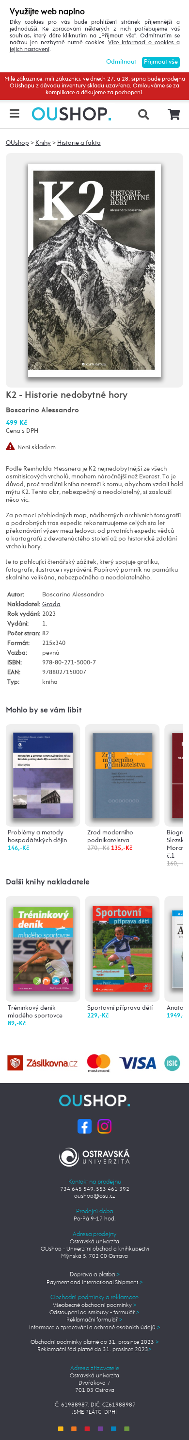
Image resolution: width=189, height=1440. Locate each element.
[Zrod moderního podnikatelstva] (122, 774)
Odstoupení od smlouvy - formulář (94, 1312)
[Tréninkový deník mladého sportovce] (43, 946)
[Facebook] (85, 1126)
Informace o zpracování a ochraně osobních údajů (94, 1327)
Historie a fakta (79, 143)
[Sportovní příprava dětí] (122, 946)
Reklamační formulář (94, 1320)
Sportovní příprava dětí (120, 1008)
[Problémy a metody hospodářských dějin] (43, 774)
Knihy (43, 143)
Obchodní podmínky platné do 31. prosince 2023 (95, 1342)
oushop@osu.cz (94, 1196)
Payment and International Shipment (95, 1282)
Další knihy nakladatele (48, 882)
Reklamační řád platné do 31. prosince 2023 (94, 1349)
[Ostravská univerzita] (94, 1155)
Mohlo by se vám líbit (43, 710)
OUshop (17, 143)
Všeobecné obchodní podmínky (95, 1305)
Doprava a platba (95, 1274)
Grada (51, 604)
